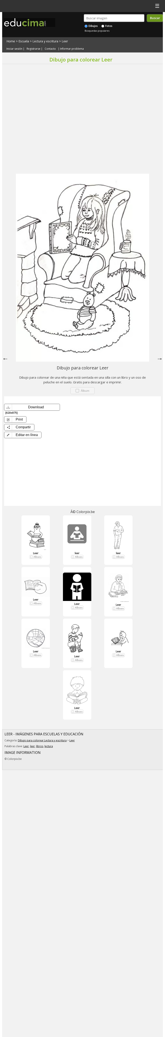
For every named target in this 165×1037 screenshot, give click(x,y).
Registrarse (33, 49)
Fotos (108, 26)
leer (77, 553)
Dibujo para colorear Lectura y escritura (42, 740)
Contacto (50, 49)
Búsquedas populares (97, 30)
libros (39, 746)
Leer (65, 41)
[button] (22, 435)
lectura (48, 746)
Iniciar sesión (14, 49)
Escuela (23, 41)
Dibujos (93, 26)
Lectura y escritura (45, 41)
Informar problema (72, 49)
